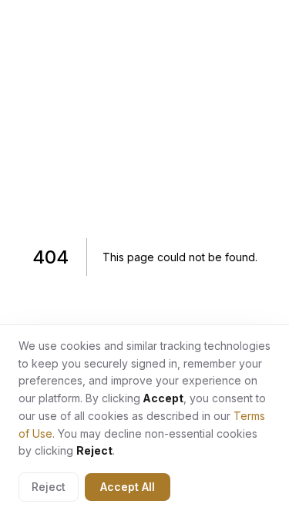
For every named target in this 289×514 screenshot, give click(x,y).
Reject (49, 486)
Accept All (127, 486)
